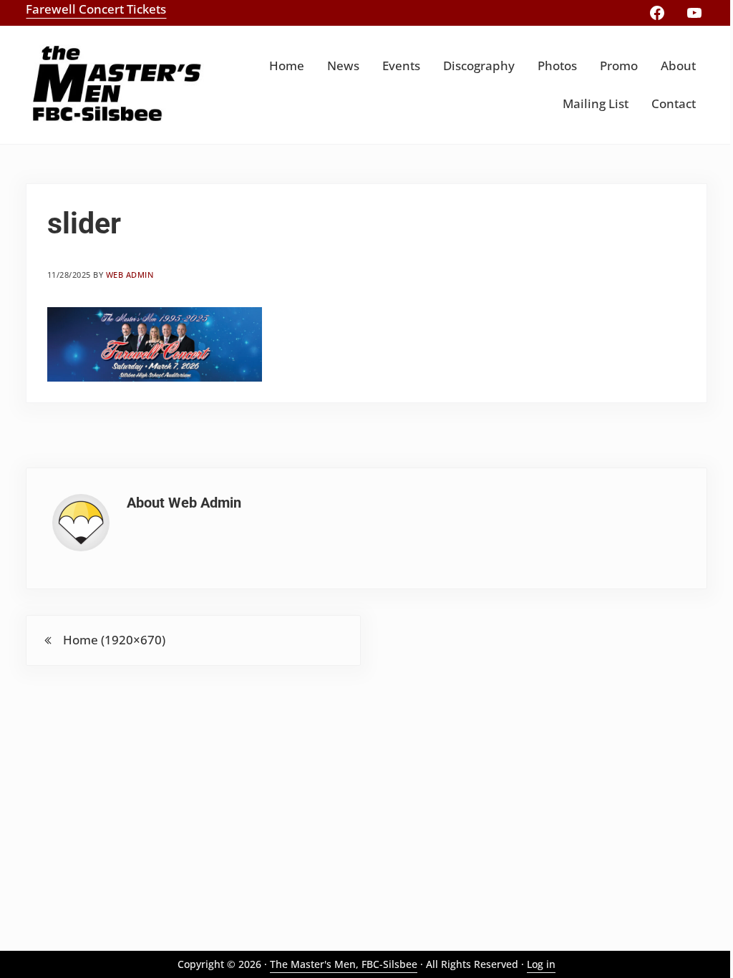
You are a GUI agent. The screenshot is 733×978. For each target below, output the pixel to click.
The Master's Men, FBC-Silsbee (343, 964)
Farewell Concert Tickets (96, 9)
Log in (541, 964)
